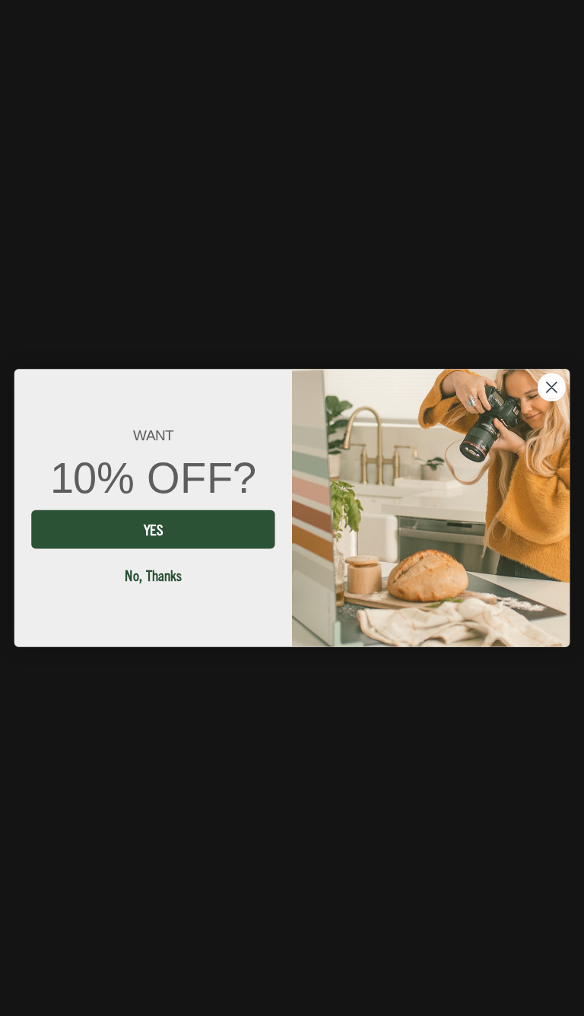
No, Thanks (153, 574)
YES (153, 528)
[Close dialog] (551, 387)
